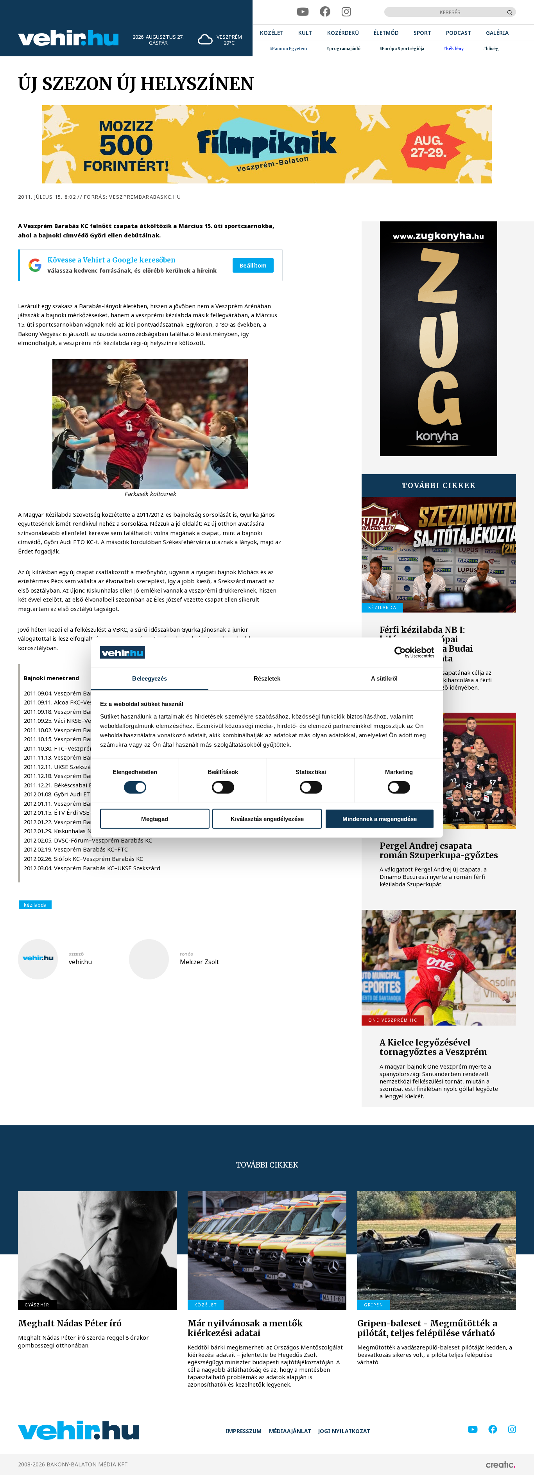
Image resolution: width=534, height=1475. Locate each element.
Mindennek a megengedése (379, 818)
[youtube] (303, 12)
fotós (186, 954)
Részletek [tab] (267, 678)
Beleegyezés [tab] (149, 678)
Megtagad (154, 818)
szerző (76, 954)
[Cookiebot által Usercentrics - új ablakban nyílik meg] (400, 652)
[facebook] (325, 12)
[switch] (223, 787)
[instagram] (346, 12)
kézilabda (35, 904)
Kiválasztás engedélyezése (267, 818)
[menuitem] (271, 32)
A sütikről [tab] (384, 678)
